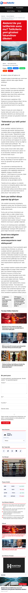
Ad (2, 397)
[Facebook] (4, 451)
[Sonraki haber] (23, 461)
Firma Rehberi (19, 7)
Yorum (3, 382)
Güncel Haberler (9, 7)
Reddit (5, 70)
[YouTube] (16, 451)
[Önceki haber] (20, 461)
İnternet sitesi (5, 408)
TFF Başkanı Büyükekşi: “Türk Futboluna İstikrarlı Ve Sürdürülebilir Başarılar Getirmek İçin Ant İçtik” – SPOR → (19, 301)
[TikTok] (20, 451)
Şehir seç (6, 437)
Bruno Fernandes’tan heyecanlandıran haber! (13, 515)
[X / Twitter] (8, 451)
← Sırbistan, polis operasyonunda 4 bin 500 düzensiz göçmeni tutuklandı (6, 301)
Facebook (16, 68)
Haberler (3, 16)
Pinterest (10, 70)
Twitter (9, 68)
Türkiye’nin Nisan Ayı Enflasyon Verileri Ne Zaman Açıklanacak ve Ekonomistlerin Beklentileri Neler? (13, 513)
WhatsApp (22, 68)
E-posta (4, 402)
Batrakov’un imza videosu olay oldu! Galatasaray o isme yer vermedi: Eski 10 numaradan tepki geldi (14, 506)
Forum (19, 11)
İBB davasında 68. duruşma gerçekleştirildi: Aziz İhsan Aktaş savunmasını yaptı (14, 509)
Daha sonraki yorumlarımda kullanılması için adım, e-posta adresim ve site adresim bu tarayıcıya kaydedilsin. (13, 418)
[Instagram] (12, 451)
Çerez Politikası (11, 11)
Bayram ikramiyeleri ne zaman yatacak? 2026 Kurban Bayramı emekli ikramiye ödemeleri (13, 518)
